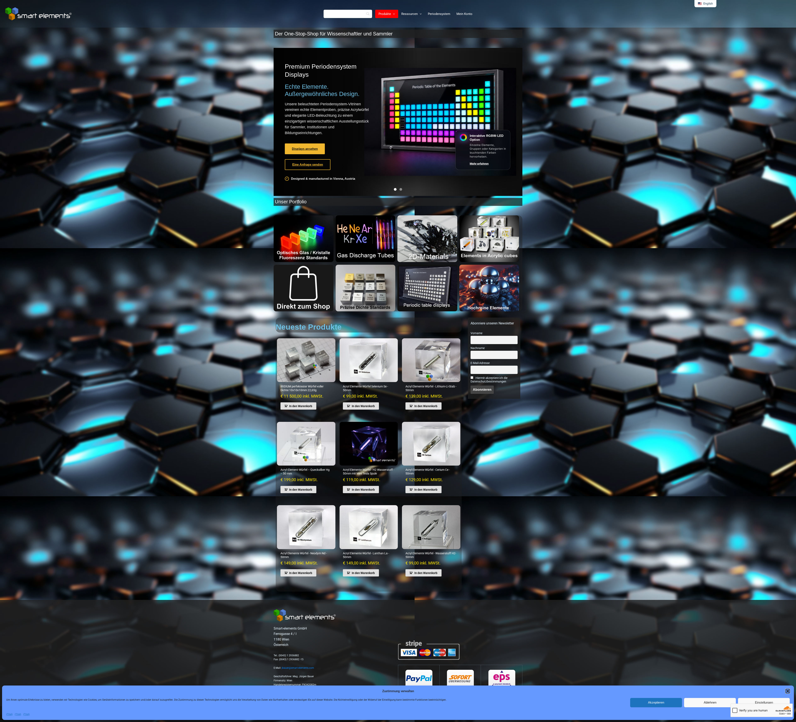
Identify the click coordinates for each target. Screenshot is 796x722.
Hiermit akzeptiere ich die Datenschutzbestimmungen (489, 379)
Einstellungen (764, 702)
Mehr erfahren (479, 163)
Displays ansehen (305, 148)
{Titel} (9, 714)
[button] (788, 691)
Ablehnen (710, 702)
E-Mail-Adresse (480, 363)
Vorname (476, 333)
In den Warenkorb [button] (300, 406)
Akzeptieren (656, 702)
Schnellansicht (306, 378)
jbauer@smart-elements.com (298, 667)
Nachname (478, 348)
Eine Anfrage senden (307, 164)
